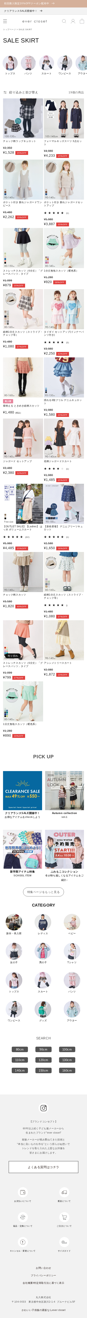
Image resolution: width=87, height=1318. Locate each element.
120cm (43, 1060)
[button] (5, 21)
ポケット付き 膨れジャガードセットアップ (63, 204)
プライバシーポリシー (43, 1275)
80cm (20, 1049)
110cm (20, 1060)
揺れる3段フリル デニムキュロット (63, 402)
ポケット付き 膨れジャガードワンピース (22, 204)
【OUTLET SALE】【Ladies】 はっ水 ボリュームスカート (22, 528)
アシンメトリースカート (58, 663)
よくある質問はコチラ (43, 1167)
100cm (67, 1049)
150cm (43, 1070)
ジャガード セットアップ (17, 461)
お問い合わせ (43, 1268)
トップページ (10, 29)
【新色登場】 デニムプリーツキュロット (63, 528)
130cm (67, 1060)
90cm (43, 1049)
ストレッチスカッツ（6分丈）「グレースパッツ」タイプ (23, 272)
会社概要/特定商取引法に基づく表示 (43, 1283)
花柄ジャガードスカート (58, 461)
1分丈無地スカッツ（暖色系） (61, 270)
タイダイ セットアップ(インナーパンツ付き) (64, 333)
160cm (67, 1070)
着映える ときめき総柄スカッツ (21, 405)
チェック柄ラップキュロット (19, 141)
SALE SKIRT (25, 29)
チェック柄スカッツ (14, 594)
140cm (20, 1070)
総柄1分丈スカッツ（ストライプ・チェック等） (23, 333)
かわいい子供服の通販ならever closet (44, 1310)
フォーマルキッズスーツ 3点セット (63, 143)
